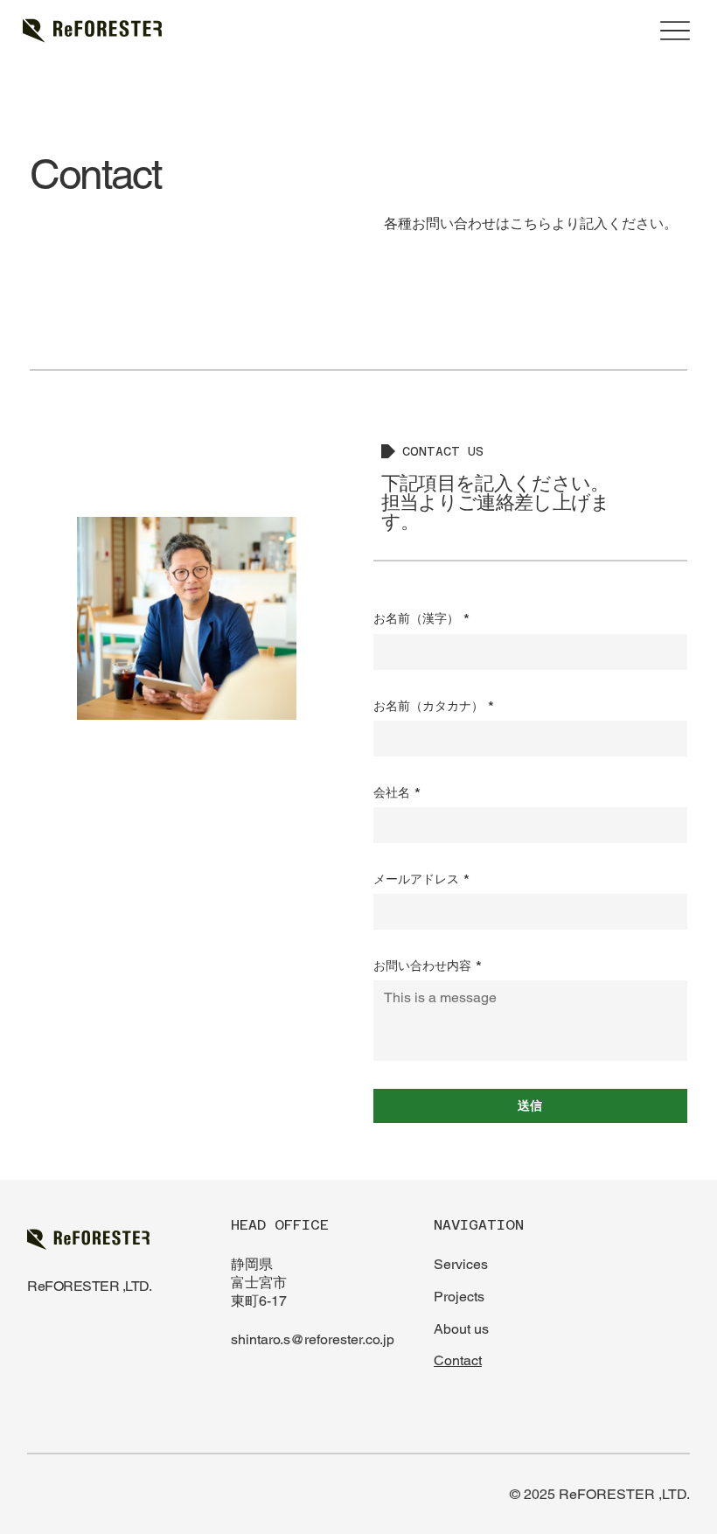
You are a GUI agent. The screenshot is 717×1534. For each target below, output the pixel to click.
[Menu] (674, 31)
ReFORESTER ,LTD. (89, 1286)
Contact (458, 1360)
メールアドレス (421, 879)
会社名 (397, 792)
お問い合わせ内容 (428, 966)
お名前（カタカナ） (434, 706)
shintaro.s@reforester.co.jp (312, 1339)
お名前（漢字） (421, 618)
